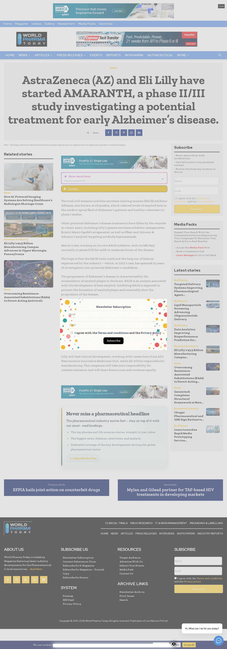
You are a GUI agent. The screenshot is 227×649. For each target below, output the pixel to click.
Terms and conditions (113, 333)
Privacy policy (151, 333)
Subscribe (113, 341)
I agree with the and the (117, 333)
